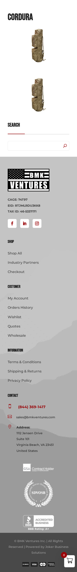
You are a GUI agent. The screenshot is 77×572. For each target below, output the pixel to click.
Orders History (20, 307)
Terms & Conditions (24, 362)
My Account (18, 298)
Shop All (15, 253)
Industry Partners (23, 262)
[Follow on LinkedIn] (24, 223)
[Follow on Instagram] (37, 223)
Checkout (16, 272)
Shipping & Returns (24, 371)
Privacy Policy (20, 380)
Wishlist (14, 317)
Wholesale (17, 335)
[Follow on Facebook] (12, 223)
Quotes (14, 326)
